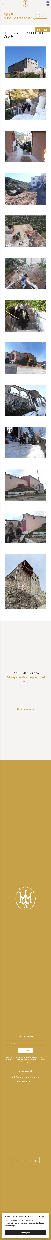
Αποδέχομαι (25, 1233)
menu (3, 3)
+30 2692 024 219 (25, 1081)
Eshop (33, 1160)
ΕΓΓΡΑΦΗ (25, 1051)
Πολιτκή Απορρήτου (12, 1059)
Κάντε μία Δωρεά (41, 16)
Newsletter (25, 1036)
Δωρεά (18, 1160)
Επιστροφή (42, 29)
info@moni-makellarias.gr (25, 1077)
